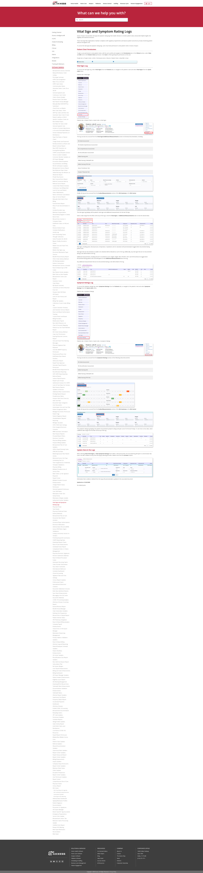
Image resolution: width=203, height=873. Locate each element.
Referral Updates (57, 744)
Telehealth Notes (57, 693)
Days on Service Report (59, 197)
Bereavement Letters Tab (60, 818)
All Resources (100, 863)
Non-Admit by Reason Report (61, 662)
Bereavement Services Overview (61, 70)
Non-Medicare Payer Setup (60, 170)
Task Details (56, 509)
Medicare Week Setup (59, 768)
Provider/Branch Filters (59, 436)
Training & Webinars (58, 64)
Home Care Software (76, 853)
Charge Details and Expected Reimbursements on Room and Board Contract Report (61, 144)
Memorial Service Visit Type (60, 458)
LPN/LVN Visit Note (58, 451)
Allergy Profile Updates (59, 721)
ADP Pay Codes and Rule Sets (61, 112)
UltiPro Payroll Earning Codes (61, 449)
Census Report (57, 786)
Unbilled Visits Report (59, 825)
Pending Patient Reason (59, 394)
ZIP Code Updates (58, 715)
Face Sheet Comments (59, 566)
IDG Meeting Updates (58, 261)
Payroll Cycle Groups (58, 380)
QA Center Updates (58, 655)
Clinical (54, 48)
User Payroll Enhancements (60, 668)
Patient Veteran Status (59, 617)
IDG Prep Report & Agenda (60, 790)
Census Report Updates (59, 580)
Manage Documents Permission (61, 411)
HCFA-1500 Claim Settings (60, 425)
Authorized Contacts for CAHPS (61, 383)
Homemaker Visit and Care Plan (61, 407)
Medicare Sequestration (59, 212)
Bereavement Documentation (61, 710)
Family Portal (56, 496)
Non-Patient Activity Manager (60, 101)
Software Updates (58, 67)
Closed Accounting (58, 573)
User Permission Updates (60, 777)
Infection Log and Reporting (60, 644)
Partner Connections (58, 263)
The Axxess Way (121, 856)
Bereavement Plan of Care (60, 515)
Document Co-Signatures (59, 807)
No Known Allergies (58, 666)
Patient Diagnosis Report (59, 416)
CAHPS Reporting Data (59, 540)
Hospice (91, 3)
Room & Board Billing (58, 642)
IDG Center (56, 788)
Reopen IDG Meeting (58, 827)
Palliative (98, 3)
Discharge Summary (58, 77)
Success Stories (101, 860)
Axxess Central (107, 3)
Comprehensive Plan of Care (60, 781)
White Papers (100, 853)
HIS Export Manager (58, 809)
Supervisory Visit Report (59, 697)
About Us (119, 851)
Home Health (74, 3)
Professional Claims (58, 582)
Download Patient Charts (59, 542)
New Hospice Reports (59, 387)
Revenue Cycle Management (78, 863)
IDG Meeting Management (60, 682)
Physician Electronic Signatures (61, 553)
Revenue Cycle (124, 3)
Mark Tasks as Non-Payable (60, 274)
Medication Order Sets (59, 493)
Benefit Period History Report (61, 256)
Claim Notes (56, 283)
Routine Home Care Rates (60, 99)
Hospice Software (75, 856)
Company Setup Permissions (61, 763)
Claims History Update (59, 97)
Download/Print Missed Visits (61, 684)
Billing (53, 45)
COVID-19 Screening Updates (61, 600)
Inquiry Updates (57, 761)
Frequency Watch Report (59, 699)
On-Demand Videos (102, 851)
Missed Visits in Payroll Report (61, 615)
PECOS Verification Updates (60, 166)
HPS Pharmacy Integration (60, 620)
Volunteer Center (57, 281)
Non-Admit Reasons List (59, 323)
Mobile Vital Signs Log (59, 250)
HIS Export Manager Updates (61, 675)
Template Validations (58, 465)
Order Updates (57, 770)
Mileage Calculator (58, 422)
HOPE (54, 39)
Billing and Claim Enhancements (61, 670)
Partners (119, 860)
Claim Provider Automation (60, 564)
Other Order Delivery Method (61, 259)
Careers (119, 853)
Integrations (55, 58)
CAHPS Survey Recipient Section (61, 152)
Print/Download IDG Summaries (61, 538)
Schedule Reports (57, 719)
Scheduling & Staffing (76, 860)
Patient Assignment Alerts (60, 409)
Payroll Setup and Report (59, 755)
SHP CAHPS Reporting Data (60, 374)
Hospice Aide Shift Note (59, 292)
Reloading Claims (57, 713)
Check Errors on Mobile (59, 108)
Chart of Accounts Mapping (60, 325)
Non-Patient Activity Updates (60, 272)
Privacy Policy (113, 871)
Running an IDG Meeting (60, 796)
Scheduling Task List (58, 460)
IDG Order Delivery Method (60, 332)
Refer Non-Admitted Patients (61, 591)
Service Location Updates (60, 155)
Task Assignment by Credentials (61, 462)
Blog (98, 856)
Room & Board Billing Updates (61, 622)
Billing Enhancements (58, 759)
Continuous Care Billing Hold (60, 188)
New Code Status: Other (59, 110)
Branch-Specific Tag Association (61, 812)
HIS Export (56, 294)
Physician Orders (57, 783)
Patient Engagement (137, 3)
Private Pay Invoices (58, 177)
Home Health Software (77, 851)
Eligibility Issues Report (59, 679)
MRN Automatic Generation (60, 431)
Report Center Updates (59, 752)
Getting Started (56, 32)
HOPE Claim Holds (58, 84)
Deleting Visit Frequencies (60, 613)
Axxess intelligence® (58, 35)
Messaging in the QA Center (60, 595)
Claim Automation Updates (60, 611)
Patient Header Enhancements (61, 677)
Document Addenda (58, 597)
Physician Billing (57, 467)
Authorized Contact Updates (60, 500)
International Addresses (59, 569)
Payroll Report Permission (60, 735)
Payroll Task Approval (58, 363)
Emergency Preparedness (60, 814)
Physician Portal (57, 507)
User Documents (57, 405)
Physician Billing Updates (59, 440)
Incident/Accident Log (59, 210)
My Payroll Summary (58, 285)
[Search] (77, 20)
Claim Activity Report (58, 724)
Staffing (116, 3)
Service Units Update (58, 816)
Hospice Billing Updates (59, 442)
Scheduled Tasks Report (59, 546)
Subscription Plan (57, 664)
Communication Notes (59, 86)
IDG (53, 51)
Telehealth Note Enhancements (61, 686)
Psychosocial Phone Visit (59, 354)
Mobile (54, 61)
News (118, 858)
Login (148, 3)
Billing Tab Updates (58, 301)
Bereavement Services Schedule (61, 265)
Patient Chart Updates (59, 741)
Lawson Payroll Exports (59, 378)
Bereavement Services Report (61, 168)
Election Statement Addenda (61, 555)
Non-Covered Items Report (60, 179)
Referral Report (57, 376)
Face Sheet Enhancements (60, 593)
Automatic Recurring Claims (60, 562)
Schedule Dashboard (58, 571)
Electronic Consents (58, 438)
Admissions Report (58, 360)
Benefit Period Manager (59, 608)
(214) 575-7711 (141, 858)
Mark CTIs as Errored (58, 81)
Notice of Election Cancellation (61, 194)
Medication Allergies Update (60, 498)
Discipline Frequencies (59, 772)
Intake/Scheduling (57, 42)
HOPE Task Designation (59, 79)
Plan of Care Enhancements (60, 544)
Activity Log (56, 232)
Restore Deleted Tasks (59, 228)
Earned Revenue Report (59, 606)
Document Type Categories (60, 403)
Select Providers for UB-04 (60, 239)
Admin (54, 54)
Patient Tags (56, 414)
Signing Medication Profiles (60, 801)
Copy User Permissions (59, 334)
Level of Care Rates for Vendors (61, 385)
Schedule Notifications (59, 230)
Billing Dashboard (57, 673)
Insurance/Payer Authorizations (61, 522)
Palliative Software (76, 858)
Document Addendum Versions (61, 589)
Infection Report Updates (60, 695)
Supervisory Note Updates (60, 750)
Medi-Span (56, 834)
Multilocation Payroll (58, 321)
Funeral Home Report (59, 203)
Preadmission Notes (58, 396)
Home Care (83, 3)
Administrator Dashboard (60, 798)
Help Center (100, 858)
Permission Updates (58, 717)
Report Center (57, 779)
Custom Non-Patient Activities (61, 186)
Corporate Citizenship (122, 863)
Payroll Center (56, 478)
